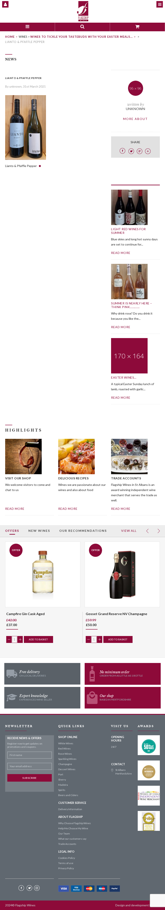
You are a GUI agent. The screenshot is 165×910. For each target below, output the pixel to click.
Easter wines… (123, 377)
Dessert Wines (66, 769)
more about (135, 119)
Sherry (62, 779)
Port (60, 774)
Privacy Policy (66, 868)
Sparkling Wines (67, 758)
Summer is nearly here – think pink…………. (131, 305)
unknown (135, 109)
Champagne (65, 764)
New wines (39, 530)
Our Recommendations (83, 530)
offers (12, 530)
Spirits (61, 790)
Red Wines (64, 748)
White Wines (65, 743)
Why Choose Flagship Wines (74, 823)
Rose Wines (65, 753)
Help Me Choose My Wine (73, 828)
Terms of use (65, 863)
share (135, 142)
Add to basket (38, 639)
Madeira (63, 784)
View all (129, 530)
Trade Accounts (67, 843)
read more (120, 253)
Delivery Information (70, 809)
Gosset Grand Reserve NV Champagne (116, 614)
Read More (14, 508)
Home (10, 36)
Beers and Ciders (68, 795)
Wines (23, 36)
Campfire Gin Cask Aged (25, 614)
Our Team (64, 833)
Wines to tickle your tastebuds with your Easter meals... (81, 36)
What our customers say (72, 838)
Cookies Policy (66, 858)
